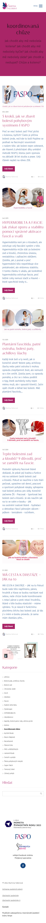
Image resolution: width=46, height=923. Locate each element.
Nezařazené (8, 741)
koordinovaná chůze (12, 729)
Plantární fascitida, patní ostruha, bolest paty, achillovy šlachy (21, 348)
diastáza (7, 697)
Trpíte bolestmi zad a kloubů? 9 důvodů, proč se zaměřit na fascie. (22, 458)
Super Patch (8, 765)
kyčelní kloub (9, 733)
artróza (6, 677)
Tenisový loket (9, 769)
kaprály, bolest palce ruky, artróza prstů (18, 721)
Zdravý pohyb (9, 773)
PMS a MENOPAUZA (11, 749)
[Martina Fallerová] (9, 6)
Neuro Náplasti (9, 737)
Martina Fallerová (12, 177)
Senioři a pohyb (9, 757)
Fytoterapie (8, 709)
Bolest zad (8, 685)
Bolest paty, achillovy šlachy (14, 681)
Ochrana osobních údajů (12, 889)
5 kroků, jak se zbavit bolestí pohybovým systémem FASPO (18, 121)
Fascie (6, 701)
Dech (6, 693)
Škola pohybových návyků (13, 761)
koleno (6, 725)
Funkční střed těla (10, 705)
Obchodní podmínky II (11, 900)
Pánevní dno (8, 745)
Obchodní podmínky (10, 895)
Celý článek (8, 169)
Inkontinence (8, 717)
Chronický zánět (9, 689)
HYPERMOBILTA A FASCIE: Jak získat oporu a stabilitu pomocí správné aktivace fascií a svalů (23, 229)
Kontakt (5, 906)
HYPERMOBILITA (9, 713)
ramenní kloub (9, 753)
